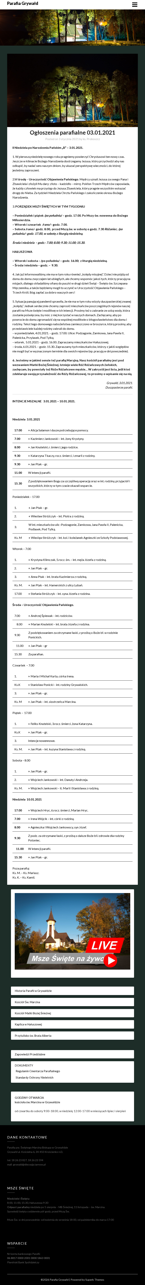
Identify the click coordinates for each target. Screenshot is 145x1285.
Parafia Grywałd (22, 3)
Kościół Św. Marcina (27, 1002)
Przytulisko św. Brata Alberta (33, 1035)
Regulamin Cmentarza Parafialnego (38, 1071)
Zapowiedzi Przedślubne (30, 1054)
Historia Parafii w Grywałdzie (33, 990)
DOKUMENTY (24, 1065)
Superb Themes (94, 1279)
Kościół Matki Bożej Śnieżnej (33, 1013)
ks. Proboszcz (91, 139)
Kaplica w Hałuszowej (28, 1024)
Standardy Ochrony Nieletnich (34, 1077)
